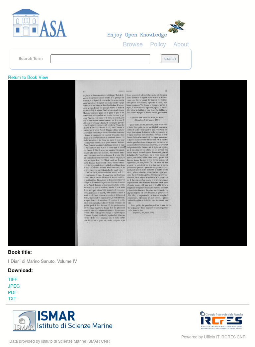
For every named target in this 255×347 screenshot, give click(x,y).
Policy (158, 43)
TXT (12, 298)
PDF (12, 292)
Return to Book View (28, 77)
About (181, 43)
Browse (133, 43)
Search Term (31, 58)
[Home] (101, 23)
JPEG (14, 286)
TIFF (12, 279)
